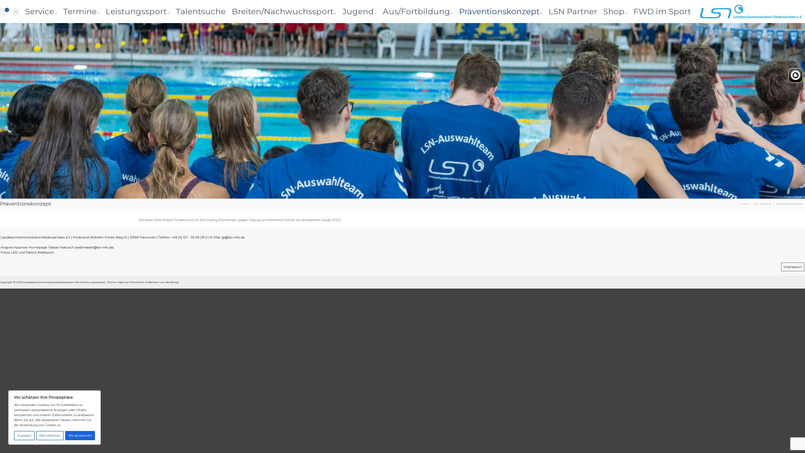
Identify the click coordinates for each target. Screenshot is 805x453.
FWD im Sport (662, 11)
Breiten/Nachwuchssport (283, 11)
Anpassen (24, 435)
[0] (3, 12)
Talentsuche (201, 11)
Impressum (793, 267)
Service (39, 11)
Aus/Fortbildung (416, 11)
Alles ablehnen (49, 435)
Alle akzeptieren (80, 435)
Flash (120, 282)
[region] (54, 418)
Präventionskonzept (499, 11)
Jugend (358, 11)
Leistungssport (136, 11)
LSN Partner (573, 11)
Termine (80, 11)
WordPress (172, 282)
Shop (614, 11)
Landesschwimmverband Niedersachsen (48, 282)
